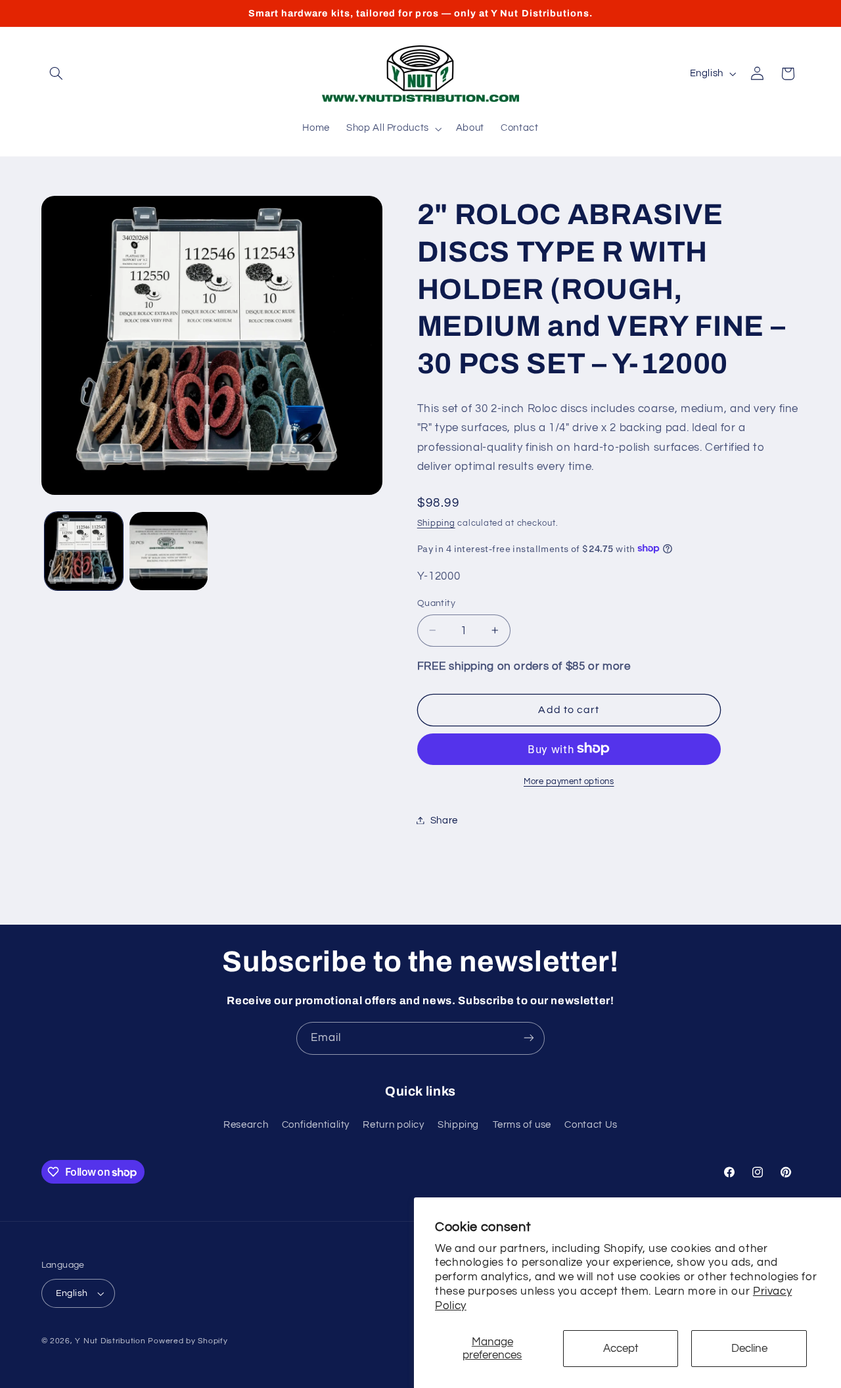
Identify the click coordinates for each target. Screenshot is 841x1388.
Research (245, 1125)
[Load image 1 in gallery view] (84, 551)
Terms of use (522, 1125)
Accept (621, 1348)
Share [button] (444, 820)
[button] (56, 73)
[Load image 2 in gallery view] (168, 551)
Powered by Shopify (187, 1341)
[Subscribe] (529, 1038)
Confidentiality (316, 1125)
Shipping (436, 523)
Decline (749, 1348)
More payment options (569, 781)
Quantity (436, 603)
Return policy (393, 1125)
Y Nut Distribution (110, 1341)
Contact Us (590, 1125)
